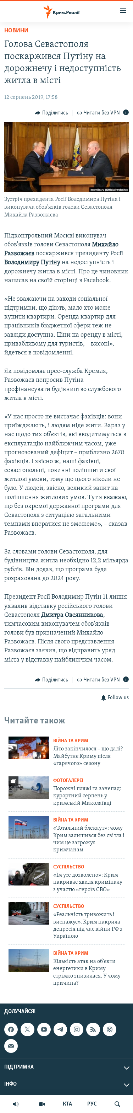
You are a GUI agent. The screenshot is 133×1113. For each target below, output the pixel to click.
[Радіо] (15, 1104)
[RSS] (93, 1029)
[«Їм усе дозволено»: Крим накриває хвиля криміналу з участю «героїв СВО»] (29, 874)
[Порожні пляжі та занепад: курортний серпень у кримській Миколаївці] (29, 787)
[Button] (51, 113)
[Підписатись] (11, 1046)
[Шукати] (117, 1104)
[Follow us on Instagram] (76, 1029)
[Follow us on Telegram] (60, 1029)
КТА (67, 1104)
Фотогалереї (68, 780)
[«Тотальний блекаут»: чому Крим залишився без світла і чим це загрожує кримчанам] (29, 827)
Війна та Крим (70, 741)
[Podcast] (109, 1029)
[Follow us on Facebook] (11, 1029)
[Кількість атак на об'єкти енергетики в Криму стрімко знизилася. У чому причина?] (29, 960)
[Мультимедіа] (41, 1104)
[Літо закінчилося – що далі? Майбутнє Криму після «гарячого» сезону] (29, 748)
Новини (16, 31)
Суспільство (68, 867)
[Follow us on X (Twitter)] (27, 1029)
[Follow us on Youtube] (44, 1029)
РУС (92, 1104)
